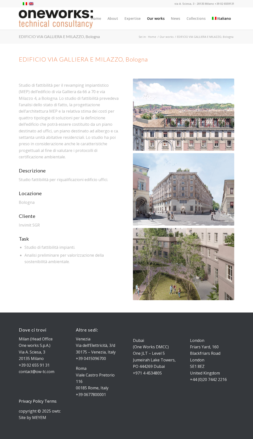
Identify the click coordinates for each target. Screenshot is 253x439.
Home (152, 37)
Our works (166, 37)
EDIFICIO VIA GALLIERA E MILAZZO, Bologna (59, 36)
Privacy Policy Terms (38, 401)
